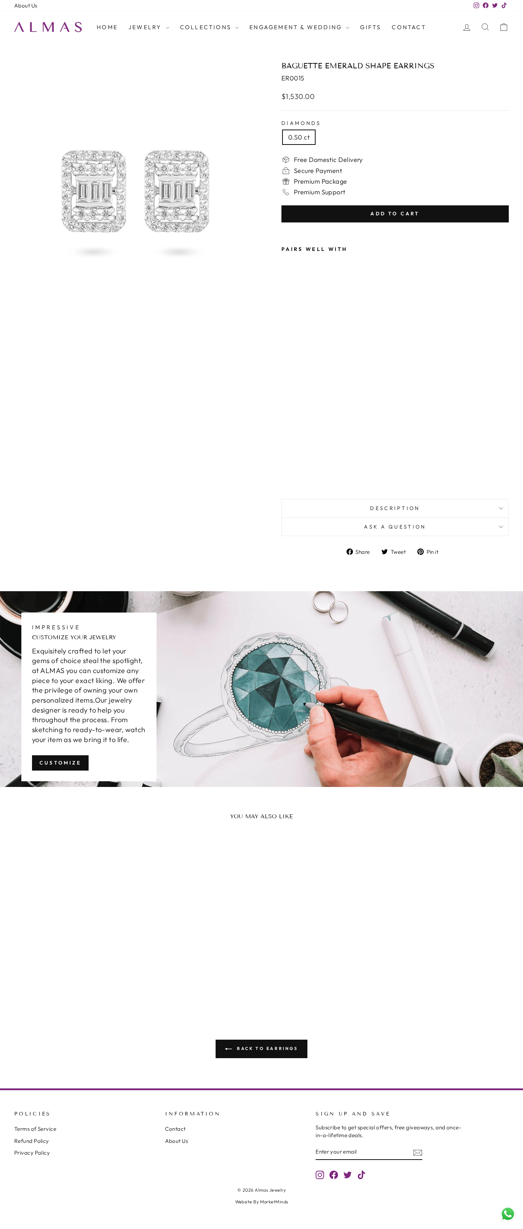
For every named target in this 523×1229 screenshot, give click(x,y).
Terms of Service (35, 1128)
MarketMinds (274, 1201)
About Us (25, 5)
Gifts (370, 27)
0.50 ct (299, 137)
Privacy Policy (32, 1152)
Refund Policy (31, 1141)
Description (395, 508)
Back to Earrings (266, 1048)
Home (107, 27)
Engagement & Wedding (296, 27)
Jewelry (146, 27)
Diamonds (301, 123)
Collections (206, 27)
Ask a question (395, 527)
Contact (409, 27)
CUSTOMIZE (60, 763)
